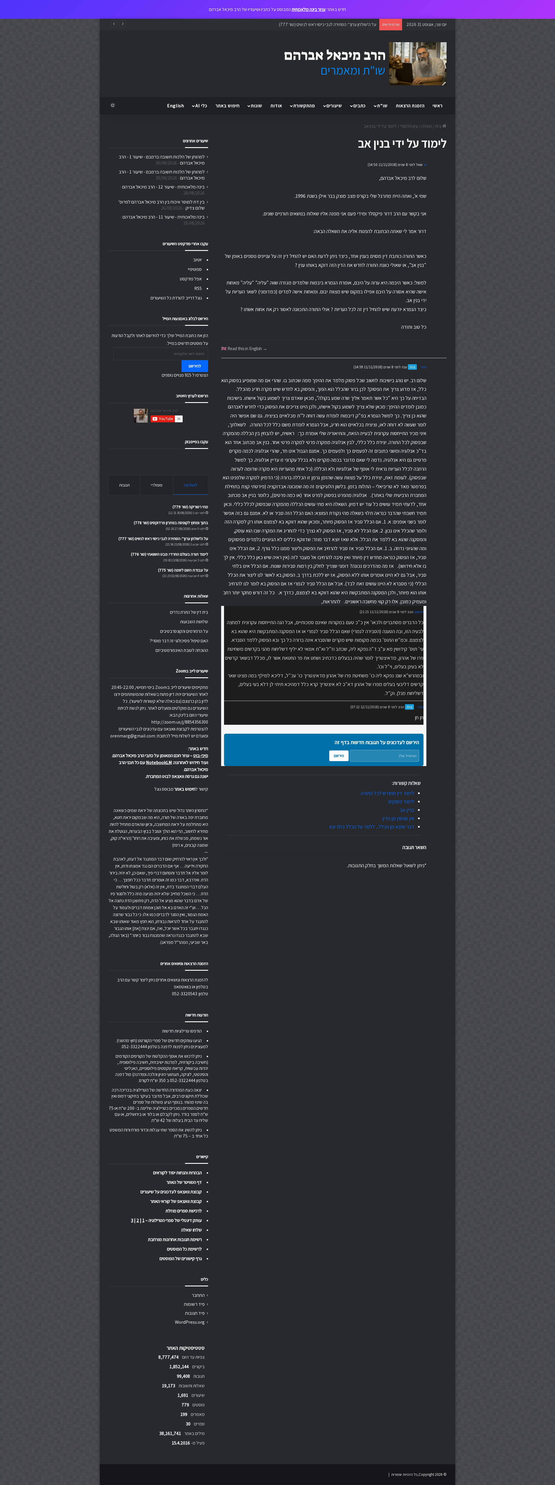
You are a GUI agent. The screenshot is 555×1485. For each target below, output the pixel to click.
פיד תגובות (195, 1313)
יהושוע (418, 611)
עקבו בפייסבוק (196, 441)
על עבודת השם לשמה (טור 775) (183, 570)
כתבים (360, 106)
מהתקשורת (304, 106)
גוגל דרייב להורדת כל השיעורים (176, 298)
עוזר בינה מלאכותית (308, 9)
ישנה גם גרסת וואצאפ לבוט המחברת (177, 776)
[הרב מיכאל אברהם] (360, 64)
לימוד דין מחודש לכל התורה (387, 793)
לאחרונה (190, 485)
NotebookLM (159, 762)
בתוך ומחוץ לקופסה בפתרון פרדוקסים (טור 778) (171, 522)
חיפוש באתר (228, 106)
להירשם (195, 366)
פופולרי (156, 485)
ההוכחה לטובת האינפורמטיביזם (182, 650)
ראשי (438, 106)
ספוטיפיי (195, 269)
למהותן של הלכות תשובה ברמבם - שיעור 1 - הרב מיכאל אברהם (162, 160)
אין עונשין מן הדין (398, 818)
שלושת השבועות (194, 622)
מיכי (423, 367)
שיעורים (334, 106)
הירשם (339, 755)
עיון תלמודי (409, 126)
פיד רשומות (194, 1304)
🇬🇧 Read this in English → (244, 348)
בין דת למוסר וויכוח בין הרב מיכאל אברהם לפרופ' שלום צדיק (161, 205)
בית (438, 126)
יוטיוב (197, 260)
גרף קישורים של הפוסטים (181, 1258)
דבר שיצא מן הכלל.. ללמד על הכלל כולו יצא (371, 826)
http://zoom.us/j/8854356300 (179, 722)
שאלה (426, 126)
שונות (256, 106)
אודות (276, 106)
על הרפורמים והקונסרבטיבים (184, 631)
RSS (198, 288)
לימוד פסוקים (401, 801)
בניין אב (407, 810)
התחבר (198, 1295)
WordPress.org (190, 1322)
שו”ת (382, 106)
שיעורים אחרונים (195, 140)
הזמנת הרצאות (410, 106)
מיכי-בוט (200, 755)
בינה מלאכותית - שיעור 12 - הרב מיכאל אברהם (163, 187)
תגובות (124, 485)
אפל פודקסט (191, 279)
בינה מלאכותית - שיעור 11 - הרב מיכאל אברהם (164, 217)
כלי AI (201, 106)
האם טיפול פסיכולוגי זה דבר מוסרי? (179, 641)
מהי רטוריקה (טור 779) (190, 506)
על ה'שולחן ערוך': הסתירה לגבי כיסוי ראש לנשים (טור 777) (163, 538)
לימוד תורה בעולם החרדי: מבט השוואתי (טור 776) (335, 24)
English (175, 106)
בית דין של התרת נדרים (189, 612)
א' (424, 164)
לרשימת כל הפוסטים (184, 1249)
